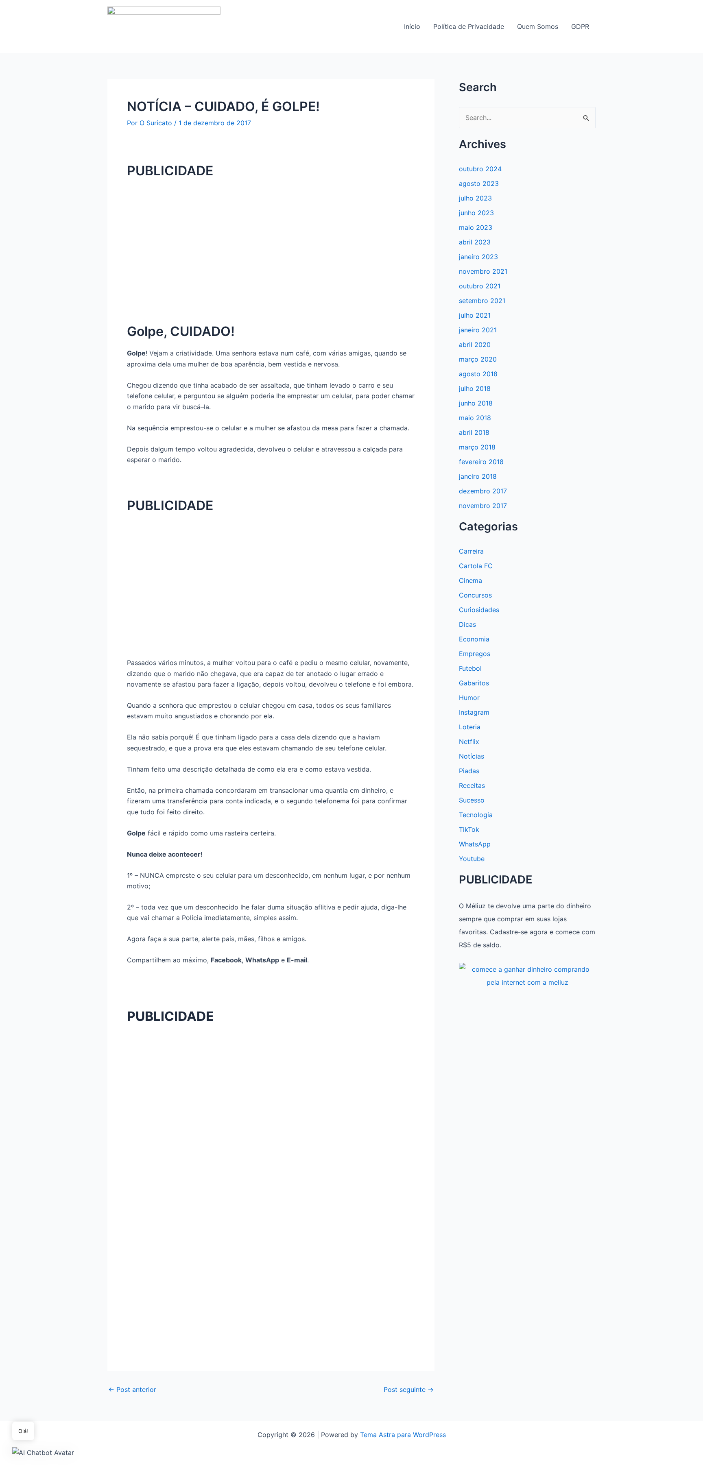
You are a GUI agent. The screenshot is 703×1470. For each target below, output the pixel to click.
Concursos (475, 595)
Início (412, 26)
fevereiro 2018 (481, 462)
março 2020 (478, 359)
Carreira (471, 551)
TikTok (469, 829)
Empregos (474, 654)
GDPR (580, 26)
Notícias (471, 756)
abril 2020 (475, 344)
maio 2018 (475, 418)
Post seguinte (409, 1389)
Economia (474, 639)
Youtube (472, 859)
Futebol (470, 668)
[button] (43, 1452)
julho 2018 (475, 388)
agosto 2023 (479, 183)
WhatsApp (475, 844)
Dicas (467, 624)
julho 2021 (475, 315)
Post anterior (132, 1389)
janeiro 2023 (478, 257)
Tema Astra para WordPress (403, 1435)
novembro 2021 (483, 271)
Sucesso (472, 800)
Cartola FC (476, 566)
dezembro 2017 (483, 491)
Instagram (474, 712)
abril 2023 (475, 242)
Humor (469, 698)
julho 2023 (475, 198)
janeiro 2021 (478, 330)
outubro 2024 (480, 169)
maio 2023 (475, 227)
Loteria (469, 727)
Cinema (470, 580)
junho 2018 (476, 403)
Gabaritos (474, 683)
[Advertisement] (271, 244)
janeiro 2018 (478, 476)
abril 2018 (474, 432)
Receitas (472, 785)
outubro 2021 (479, 286)
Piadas (469, 771)
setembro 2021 (482, 301)
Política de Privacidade (468, 26)
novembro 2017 (483, 506)
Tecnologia (476, 815)
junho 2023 (476, 213)
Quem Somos (537, 26)
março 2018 (477, 447)
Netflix (469, 741)
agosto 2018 (478, 374)
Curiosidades (479, 610)
